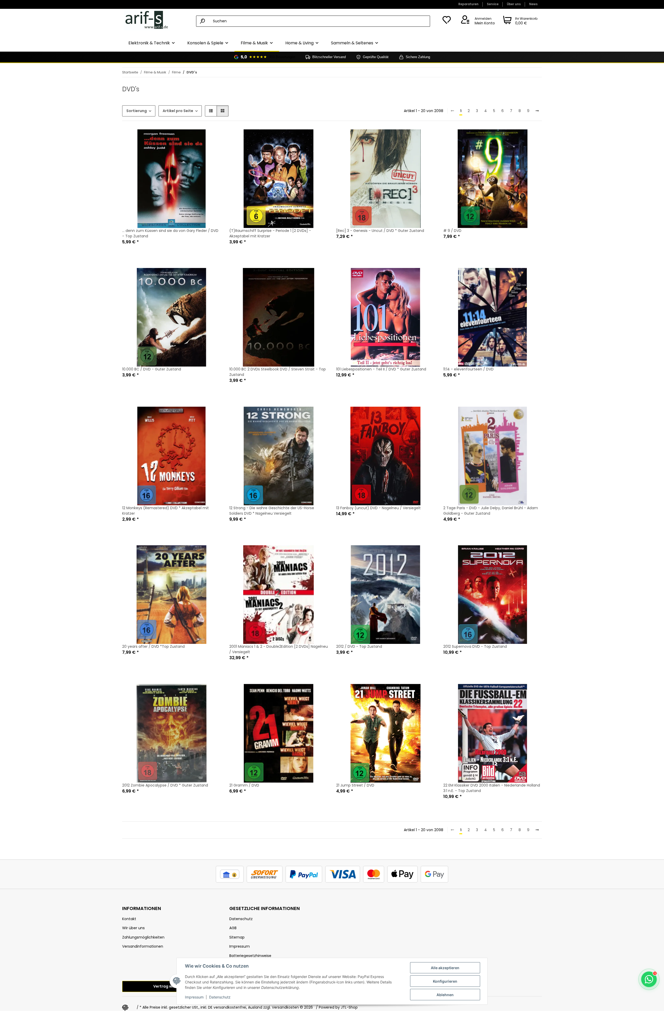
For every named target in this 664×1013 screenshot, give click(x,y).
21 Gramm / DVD (244, 785)
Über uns (514, 4)
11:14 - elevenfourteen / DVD (468, 369)
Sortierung (136, 110)
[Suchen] (202, 21)
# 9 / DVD (452, 230)
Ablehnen (445, 995)
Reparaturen (468, 4)
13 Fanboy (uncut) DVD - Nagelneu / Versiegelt (378, 508)
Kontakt (129, 918)
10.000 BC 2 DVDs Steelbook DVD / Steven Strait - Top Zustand (277, 372)
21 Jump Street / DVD (355, 785)
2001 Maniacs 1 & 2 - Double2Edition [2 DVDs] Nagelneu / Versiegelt (278, 649)
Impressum (194, 997)
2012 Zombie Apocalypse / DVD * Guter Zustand (165, 785)
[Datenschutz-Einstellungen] (125, 1008)
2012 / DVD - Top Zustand (359, 646)
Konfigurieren (445, 981)
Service (493, 4)
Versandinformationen (142, 946)
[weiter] (537, 111)
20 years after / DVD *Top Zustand (153, 646)
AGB (233, 928)
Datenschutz (220, 997)
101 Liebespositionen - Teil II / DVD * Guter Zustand (381, 369)
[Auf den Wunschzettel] (212, 138)
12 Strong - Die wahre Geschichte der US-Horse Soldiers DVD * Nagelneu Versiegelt (271, 510)
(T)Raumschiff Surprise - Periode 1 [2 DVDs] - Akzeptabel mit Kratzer (270, 233)
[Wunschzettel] (446, 21)
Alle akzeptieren (445, 968)
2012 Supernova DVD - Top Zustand (475, 646)
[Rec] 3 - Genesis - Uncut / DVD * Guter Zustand (380, 230)
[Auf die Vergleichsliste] (198, 138)
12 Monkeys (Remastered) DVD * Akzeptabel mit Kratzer (165, 510)
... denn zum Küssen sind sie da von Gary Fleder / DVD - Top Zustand (170, 233)
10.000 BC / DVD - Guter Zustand (151, 369)
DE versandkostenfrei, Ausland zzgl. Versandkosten (253, 1007)
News (533, 4)
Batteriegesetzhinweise (250, 955)
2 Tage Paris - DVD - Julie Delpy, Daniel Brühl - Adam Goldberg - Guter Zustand (490, 510)
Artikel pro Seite (178, 110)
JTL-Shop (349, 1007)
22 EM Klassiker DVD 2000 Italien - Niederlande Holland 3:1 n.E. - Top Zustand (491, 788)
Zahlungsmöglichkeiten (143, 937)
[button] (477, 21)
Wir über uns (133, 928)
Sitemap (237, 937)
